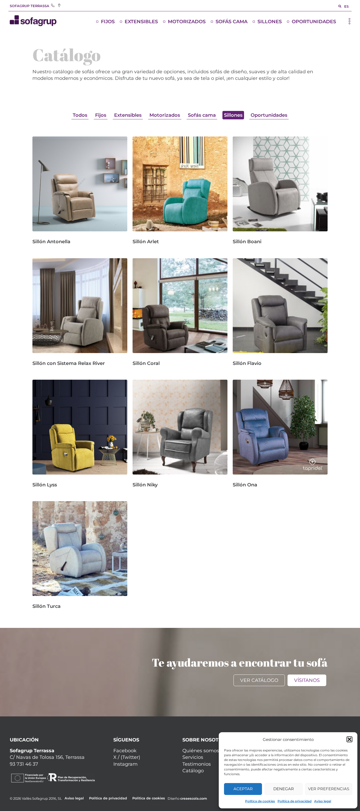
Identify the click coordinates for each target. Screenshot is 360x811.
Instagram (125, 764)
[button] (349, 739)
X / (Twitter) (126, 757)
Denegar (283, 788)
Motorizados (187, 22)
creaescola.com (193, 798)
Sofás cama (231, 22)
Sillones (269, 22)
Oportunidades (314, 22)
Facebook (125, 751)
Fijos (108, 22)
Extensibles (141, 22)
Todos (80, 115)
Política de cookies (260, 801)
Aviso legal (322, 801)
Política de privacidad (295, 801)
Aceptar (243, 788)
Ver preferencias (328, 788)
